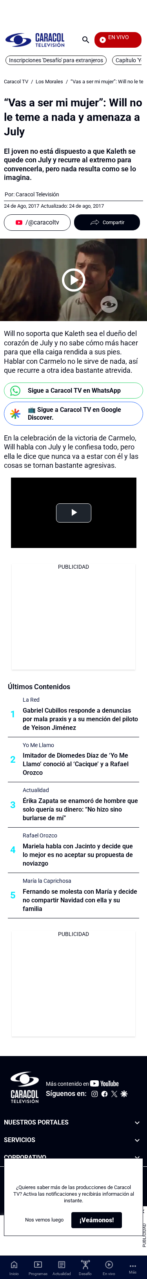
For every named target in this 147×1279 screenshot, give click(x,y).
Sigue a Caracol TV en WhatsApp (74, 390)
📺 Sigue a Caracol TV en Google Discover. (74, 413)
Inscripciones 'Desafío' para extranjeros (56, 60)
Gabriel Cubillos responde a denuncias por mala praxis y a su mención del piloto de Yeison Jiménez (80, 719)
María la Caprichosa (47, 881)
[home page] (34, 40)
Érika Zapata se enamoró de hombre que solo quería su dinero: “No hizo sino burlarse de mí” (80, 809)
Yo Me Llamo (38, 745)
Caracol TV (16, 81)
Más (132, 1272)
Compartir (113, 222)
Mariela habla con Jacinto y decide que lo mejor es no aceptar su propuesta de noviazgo (78, 854)
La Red (31, 700)
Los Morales (49, 81)
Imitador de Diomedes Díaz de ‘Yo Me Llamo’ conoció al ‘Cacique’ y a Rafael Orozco (76, 764)
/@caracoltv (42, 222)
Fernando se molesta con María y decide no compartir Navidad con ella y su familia (80, 900)
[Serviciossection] (137, 1140)
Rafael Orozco (40, 835)
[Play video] (73, 280)
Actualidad (36, 790)
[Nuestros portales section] (137, 1123)
